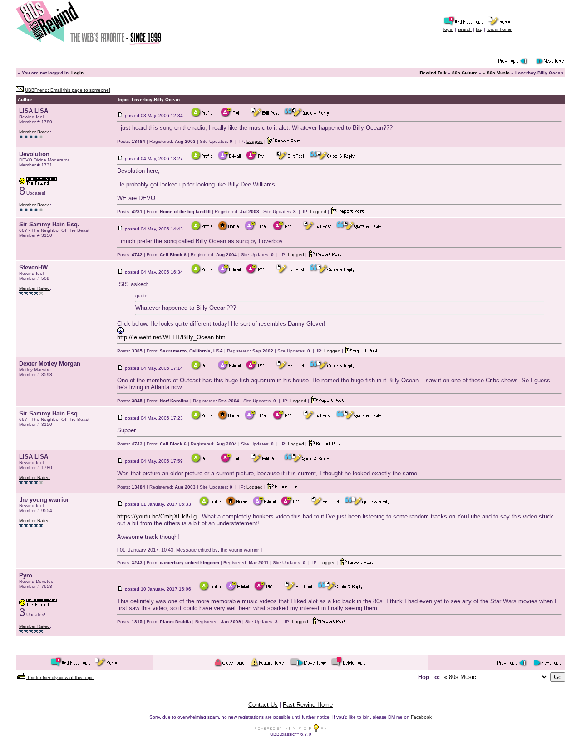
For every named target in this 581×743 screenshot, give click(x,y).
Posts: (131, 141)
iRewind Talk (433, 72)
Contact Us (263, 704)
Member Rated (34, 131)
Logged (254, 141)
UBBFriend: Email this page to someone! (67, 90)
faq (479, 29)
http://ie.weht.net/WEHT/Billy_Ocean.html (172, 337)
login (448, 29)
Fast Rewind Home (308, 704)
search (465, 29)
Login (77, 72)
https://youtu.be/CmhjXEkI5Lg (157, 516)
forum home (499, 29)
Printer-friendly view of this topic (60, 677)
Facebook (421, 716)
